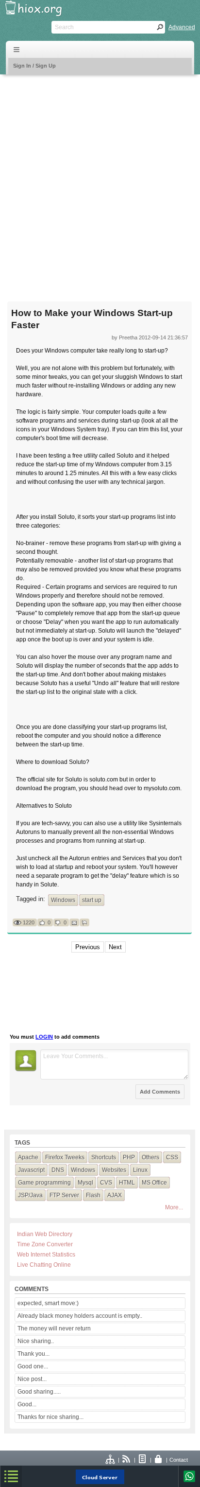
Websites (114, 1170)
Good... (26, 1404)
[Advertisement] (100, 182)
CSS (172, 1157)
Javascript (31, 1170)
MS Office (154, 1182)
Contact (178, 1460)
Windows (63, 900)
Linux (140, 1170)
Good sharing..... (39, 1391)
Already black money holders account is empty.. (79, 1315)
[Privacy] (158, 1460)
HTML (127, 1182)
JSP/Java (30, 1195)
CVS (106, 1182)
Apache (28, 1157)
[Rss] (126, 1460)
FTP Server (64, 1195)
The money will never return (54, 1328)
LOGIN (44, 1037)
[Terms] (142, 1460)
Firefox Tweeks (64, 1157)
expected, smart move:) (48, 1303)
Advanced (181, 27)
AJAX (114, 1195)
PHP (129, 1157)
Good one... (32, 1366)
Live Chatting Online (44, 1264)
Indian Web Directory (44, 1234)
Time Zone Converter (45, 1244)
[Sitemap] (110, 1460)
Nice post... (32, 1379)
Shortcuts (103, 1157)
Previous (87, 947)
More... (174, 1207)
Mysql (85, 1182)
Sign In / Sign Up (34, 66)
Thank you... (33, 1353)
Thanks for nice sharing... (50, 1417)
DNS (57, 1170)
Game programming (44, 1182)
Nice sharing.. (35, 1341)
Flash (93, 1195)
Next (115, 947)
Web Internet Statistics (46, 1254)
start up (91, 900)
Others (150, 1157)
